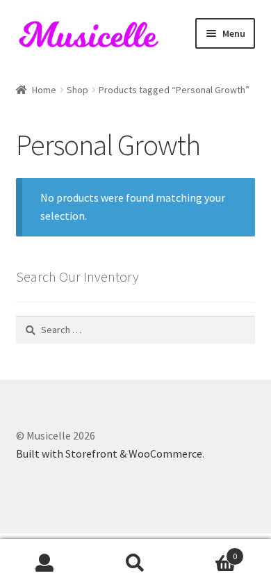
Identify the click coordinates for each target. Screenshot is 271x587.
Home (44, 89)
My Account (45, 563)
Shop (77, 89)
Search (135, 563)
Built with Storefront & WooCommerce (109, 453)
